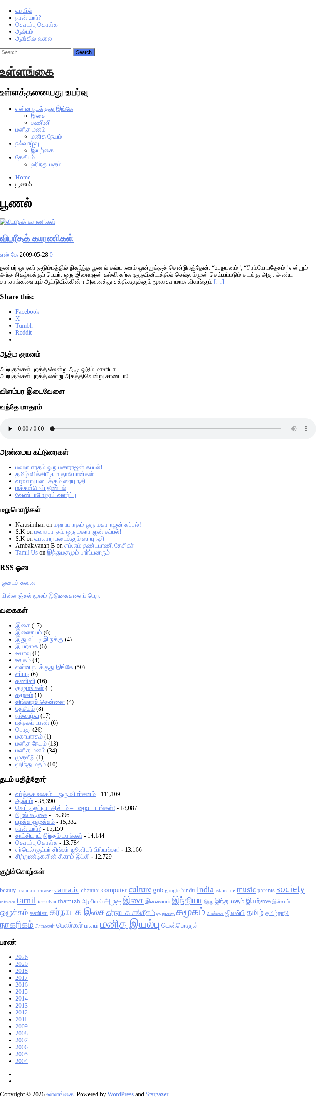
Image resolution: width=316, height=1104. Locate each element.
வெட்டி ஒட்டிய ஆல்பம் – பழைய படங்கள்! (65, 808)
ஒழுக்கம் (14, 912)
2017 (21, 977)
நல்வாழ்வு (27, 143)
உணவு (23, 653)
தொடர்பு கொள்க (36, 24)
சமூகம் (24, 694)
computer (114, 890)
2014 (21, 998)
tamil (26, 900)
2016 (21, 984)
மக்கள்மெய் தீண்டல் (40, 488)
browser (45, 890)
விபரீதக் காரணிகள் (37, 238)
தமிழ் (255, 912)
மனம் (91, 925)
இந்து (208, 902)
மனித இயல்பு (130, 924)
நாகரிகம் (17, 925)
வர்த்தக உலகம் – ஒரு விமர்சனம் (55, 794)
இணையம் (28, 632)
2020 (21, 963)
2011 (21, 1019)
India (205, 889)
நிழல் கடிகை (31, 815)
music (246, 889)
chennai (90, 890)
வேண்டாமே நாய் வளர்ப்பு (45, 495)
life (231, 890)
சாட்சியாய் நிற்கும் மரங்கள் (48, 835)
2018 (21, 970)
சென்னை (215, 913)
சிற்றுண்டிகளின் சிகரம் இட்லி (52, 856)
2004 (21, 1061)
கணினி (41, 122)
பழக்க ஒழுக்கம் (35, 821)
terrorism (47, 902)
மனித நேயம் (46, 136)
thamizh (69, 901)
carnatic (66, 889)
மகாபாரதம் (29, 736)
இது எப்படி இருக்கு (39, 639)
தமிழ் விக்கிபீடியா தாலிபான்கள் (54, 474)
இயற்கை (42, 150)
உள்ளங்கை (27, 71)
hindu (188, 890)
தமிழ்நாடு (277, 913)
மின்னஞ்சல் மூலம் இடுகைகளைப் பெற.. (52, 595)
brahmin (26, 890)
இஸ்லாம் (281, 902)
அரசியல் (92, 901)
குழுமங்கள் (29, 688)
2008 (21, 1033)
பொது (23, 729)
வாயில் (23, 10)
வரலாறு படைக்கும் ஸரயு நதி (50, 481)
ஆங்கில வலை (33, 38)
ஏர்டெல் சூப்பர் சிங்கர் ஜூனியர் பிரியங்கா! (67, 849)
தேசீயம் (25, 157)
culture (140, 889)
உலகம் (23, 660)
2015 (21, 991)
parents (266, 890)
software (7, 902)
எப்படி (22, 674)
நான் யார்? (28, 17)
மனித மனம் (30, 129)
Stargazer (157, 1094)
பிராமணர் (45, 926)
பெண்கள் (69, 925)
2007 (21, 1040)
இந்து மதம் (229, 901)
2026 (21, 957)
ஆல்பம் (24, 31)
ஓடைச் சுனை (18, 582)
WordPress (121, 1094)
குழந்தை (165, 913)
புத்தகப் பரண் (32, 722)
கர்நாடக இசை (77, 912)
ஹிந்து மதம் (46, 164)
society (290, 888)
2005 (21, 1054)
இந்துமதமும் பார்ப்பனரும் (78, 552)
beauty (8, 890)
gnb (158, 890)
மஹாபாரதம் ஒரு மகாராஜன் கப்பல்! (59, 467)
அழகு (112, 901)
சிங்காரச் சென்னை (40, 701)
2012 (21, 1012)
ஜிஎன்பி (235, 912)
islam (221, 890)
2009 (21, 1026)
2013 (21, 1005)
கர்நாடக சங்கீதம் (130, 912)
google (172, 890)
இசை (38, 115)
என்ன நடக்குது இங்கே (44, 108)
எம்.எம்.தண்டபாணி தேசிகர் (99, 545)
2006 (21, 1047)
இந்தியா (187, 900)
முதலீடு (25, 757)
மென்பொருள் (179, 925)
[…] (219, 281)
